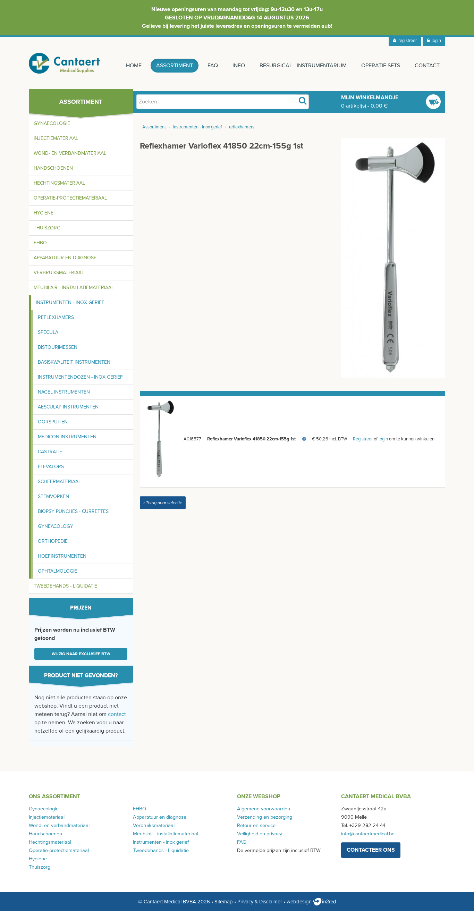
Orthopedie (53, 541)
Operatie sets (380, 65)
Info (238, 65)
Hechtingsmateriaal (59, 183)
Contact (427, 65)
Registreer (363, 439)
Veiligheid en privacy (259, 834)
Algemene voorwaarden (263, 809)
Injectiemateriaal (56, 138)
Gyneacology (55, 526)
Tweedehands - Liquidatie (65, 586)
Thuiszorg (47, 228)
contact (117, 714)
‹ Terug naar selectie (162, 503)
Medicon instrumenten (67, 437)
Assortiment (174, 65)
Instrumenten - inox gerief (70, 302)
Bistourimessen (57, 347)
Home (134, 65)
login (435, 40)
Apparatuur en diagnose (65, 258)
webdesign (300, 902)
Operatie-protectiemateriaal (70, 198)
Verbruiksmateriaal (59, 273)
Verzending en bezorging (264, 817)
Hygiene (43, 213)
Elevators (51, 467)
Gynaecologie (52, 123)
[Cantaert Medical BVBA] (64, 63)
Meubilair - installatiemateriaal (74, 287)
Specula (48, 332)
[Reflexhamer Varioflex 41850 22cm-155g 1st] (393, 257)
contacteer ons (371, 849)
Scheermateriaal (59, 481)
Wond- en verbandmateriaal (70, 153)
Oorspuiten (53, 422)
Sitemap (223, 902)
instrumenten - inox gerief (197, 127)
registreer (406, 40)
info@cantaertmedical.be (368, 834)
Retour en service (256, 825)
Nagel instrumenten (64, 392)
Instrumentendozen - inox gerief (80, 377)
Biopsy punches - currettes (73, 511)
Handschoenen (53, 168)
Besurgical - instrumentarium (303, 65)
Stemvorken (53, 496)
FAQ (213, 65)
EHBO (40, 243)
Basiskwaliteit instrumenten (74, 362)
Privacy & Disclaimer (259, 902)
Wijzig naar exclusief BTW (81, 653)
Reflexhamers (56, 317)
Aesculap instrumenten (68, 407)
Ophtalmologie (57, 571)
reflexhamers (241, 127)
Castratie (50, 452)
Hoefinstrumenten (62, 556)
